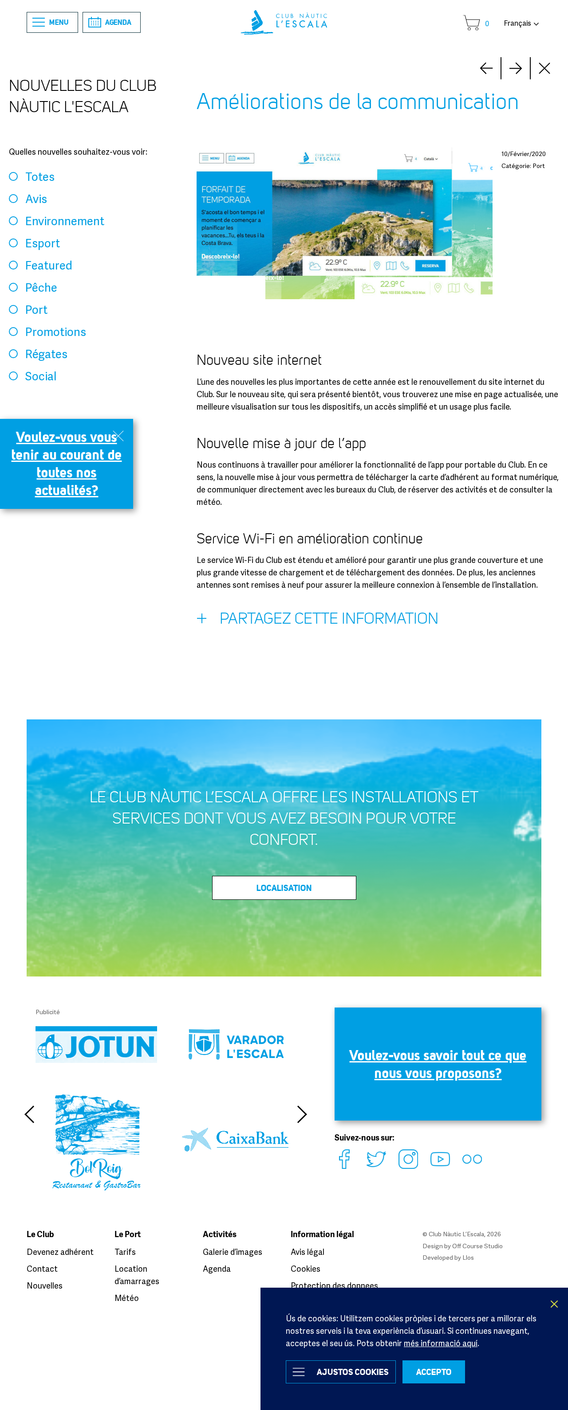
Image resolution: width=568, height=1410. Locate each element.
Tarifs (125, 1251)
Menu (59, 22)
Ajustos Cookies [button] (353, 1372)
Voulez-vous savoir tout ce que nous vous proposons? (438, 1064)
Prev (516, 68)
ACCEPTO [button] (434, 1372)
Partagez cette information (329, 618)
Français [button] (517, 23)
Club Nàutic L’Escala (284, 22)
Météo (126, 1298)
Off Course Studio (477, 1246)
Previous (29, 1114)
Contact (42, 1268)
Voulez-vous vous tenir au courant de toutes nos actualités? (67, 463)
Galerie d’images (232, 1251)
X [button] (554, 1304)
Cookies (305, 1268)
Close (545, 68)
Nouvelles (45, 1285)
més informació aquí (440, 1343)
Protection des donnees (334, 1285)
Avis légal (307, 1251)
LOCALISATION (284, 888)
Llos (468, 1257)
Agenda (118, 22)
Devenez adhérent (60, 1251)
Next (486, 68)
